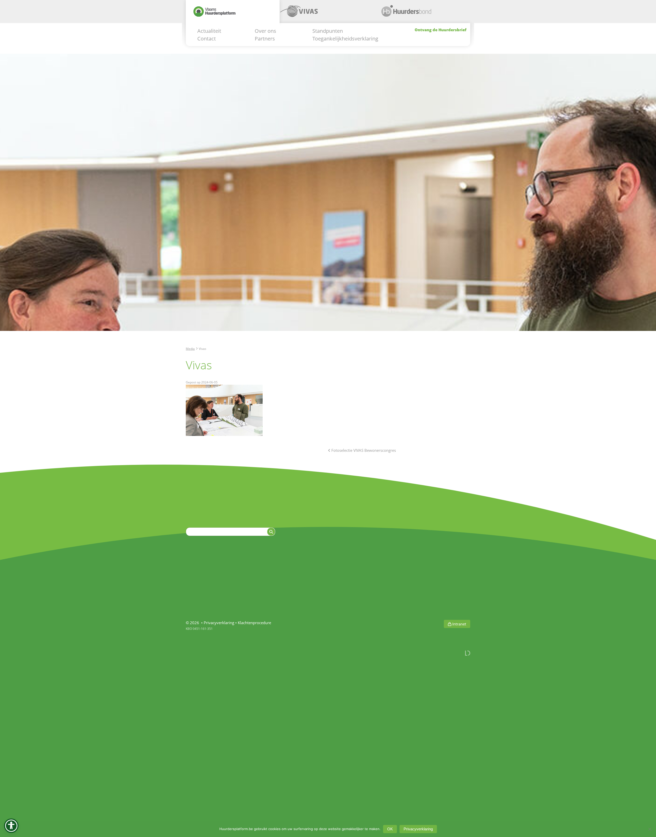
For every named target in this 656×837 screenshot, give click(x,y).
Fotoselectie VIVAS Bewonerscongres (363, 450)
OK (390, 829)
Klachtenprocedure (254, 622)
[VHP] (233, 13)
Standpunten (327, 30)
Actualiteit (209, 30)
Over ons (265, 30)
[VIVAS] (326, 13)
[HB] (420, 13)
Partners (265, 38)
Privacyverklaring (219, 622)
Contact (206, 38)
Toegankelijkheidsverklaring (345, 38)
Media (190, 349)
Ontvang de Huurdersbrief (440, 29)
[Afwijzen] (649, 829)
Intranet (458, 623)
